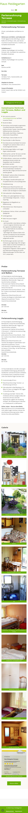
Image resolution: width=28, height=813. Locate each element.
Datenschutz (10, 811)
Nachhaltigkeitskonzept (10, 118)
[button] (2, 810)
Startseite (3, 21)
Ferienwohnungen (12, 21)
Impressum (18, 811)
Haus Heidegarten (12, 4)
